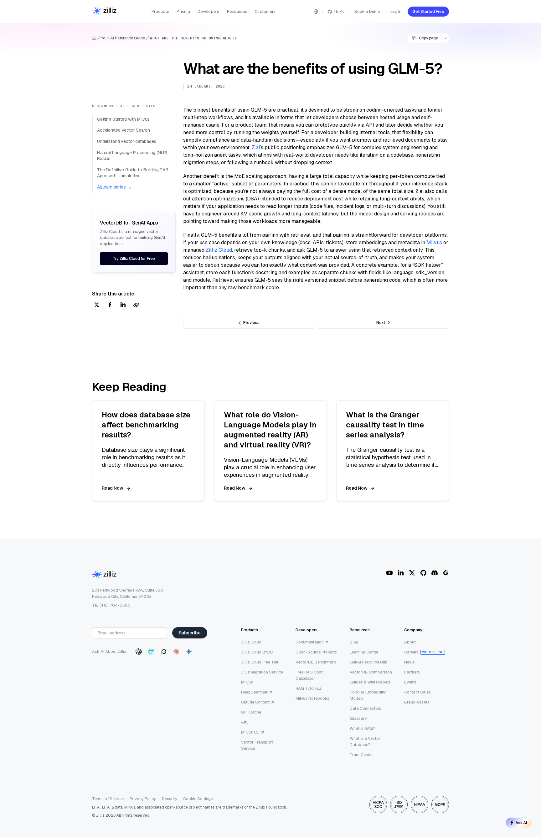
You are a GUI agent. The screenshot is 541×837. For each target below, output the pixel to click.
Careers (411, 652)
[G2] (446, 573)
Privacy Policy (143, 798)
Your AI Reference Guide (123, 38)
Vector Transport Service (257, 745)
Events (410, 682)
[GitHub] (423, 573)
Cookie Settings (198, 798)
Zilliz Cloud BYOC (257, 652)
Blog (354, 642)
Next (380, 322)
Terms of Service (108, 798)
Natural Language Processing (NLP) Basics (132, 156)
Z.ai (256, 147)
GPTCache (251, 712)
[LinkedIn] (401, 573)
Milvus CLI (250, 732)
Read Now (112, 488)
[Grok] (164, 651)
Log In (395, 11)
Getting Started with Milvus (123, 119)
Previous (251, 322)
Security (169, 798)
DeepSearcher (254, 692)
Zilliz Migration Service (262, 672)
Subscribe (190, 633)
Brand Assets (417, 702)
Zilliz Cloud (219, 250)
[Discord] (434, 573)
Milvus (434, 242)
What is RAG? (362, 728)
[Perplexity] (151, 651)
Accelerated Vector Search (123, 130)
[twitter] (96, 305)
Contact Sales (417, 692)
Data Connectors (365, 708)
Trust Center (361, 754)
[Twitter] (412, 573)
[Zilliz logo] (104, 11)
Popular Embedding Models (368, 695)
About (410, 642)
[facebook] (110, 305)
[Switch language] (316, 12)
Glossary (358, 718)
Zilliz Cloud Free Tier (260, 662)
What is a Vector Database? (365, 741)
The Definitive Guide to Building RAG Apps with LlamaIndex (132, 173)
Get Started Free (428, 11)
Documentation (310, 642)
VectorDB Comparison (371, 672)
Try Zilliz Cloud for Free (134, 258)
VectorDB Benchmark (316, 662)
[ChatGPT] (139, 651)
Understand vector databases (126, 141)
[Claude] (176, 651)
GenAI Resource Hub (369, 662)
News (409, 662)
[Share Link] (136, 305)
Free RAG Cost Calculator (309, 675)
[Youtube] (389, 573)
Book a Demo (367, 11)
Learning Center (364, 652)
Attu (245, 722)
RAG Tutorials (309, 688)
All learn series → (114, 187)
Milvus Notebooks (312, 698)
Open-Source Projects (316, 652)
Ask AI (521, 822)
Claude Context (255, 702)
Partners (412, 672)
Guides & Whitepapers (370, 682)
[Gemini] (189, 651)
